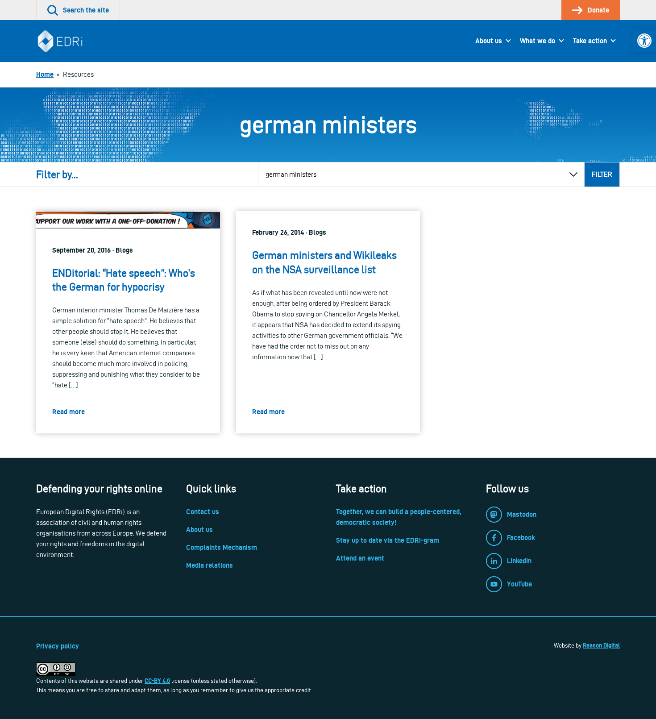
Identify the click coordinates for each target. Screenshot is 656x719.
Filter (602, 174)
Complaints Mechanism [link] (221, 547)
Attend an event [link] (360, 558)
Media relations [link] (209, 565)
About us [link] (488, 41)
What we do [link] (537, 41)
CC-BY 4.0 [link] (157, 680)
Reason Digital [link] (601, 645)
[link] (644, 40)
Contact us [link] (202, 511)
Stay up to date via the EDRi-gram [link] (387, 540)
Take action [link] (590, 41)
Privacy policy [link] (57, 646)
